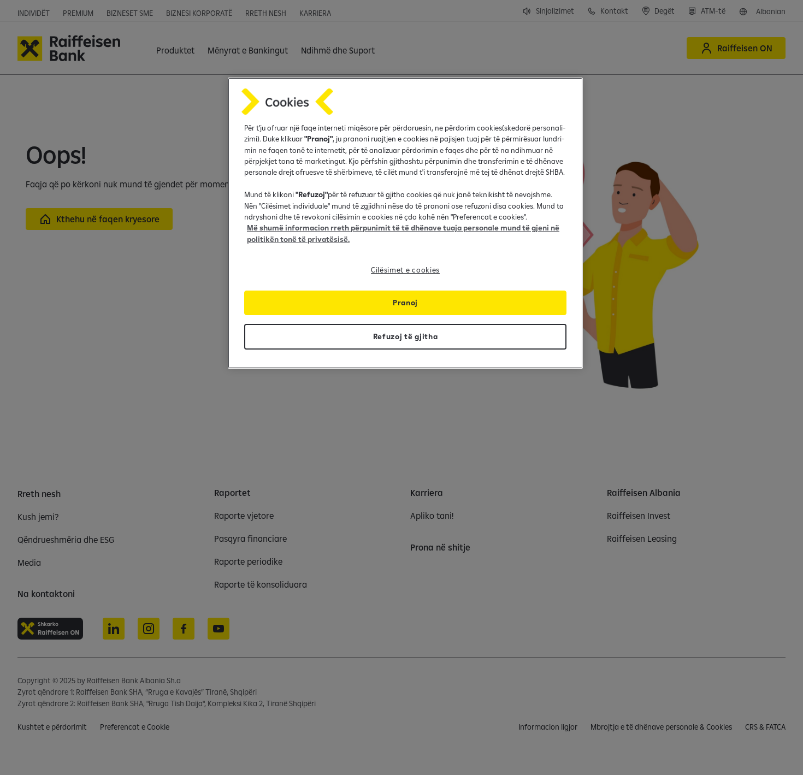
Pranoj (405, 302)
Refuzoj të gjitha (405, 336)
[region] (405, 223)
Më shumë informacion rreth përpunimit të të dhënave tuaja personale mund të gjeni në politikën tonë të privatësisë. (403, 233)
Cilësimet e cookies (405, 270)
